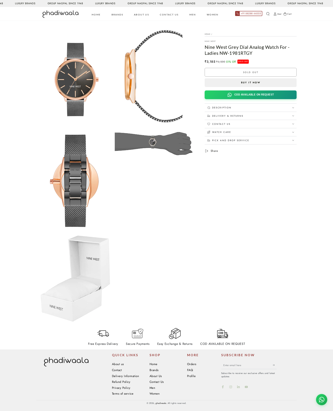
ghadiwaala (161, 403)
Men (152, 388)
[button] (267, 14)
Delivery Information (125, 376)
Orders (191, 364)
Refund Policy (121, 382)
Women (155, 394)
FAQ (190, 370)
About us (118, 364)
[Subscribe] (275, 365)
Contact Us (157, 382)
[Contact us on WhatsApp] (321, 399)
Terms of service (123, 394)
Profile (191, 376)
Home (207, 34)
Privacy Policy (121, 388)
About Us (156, 376)
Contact (117, 370)
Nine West (210, 41)
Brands (154, 370)
